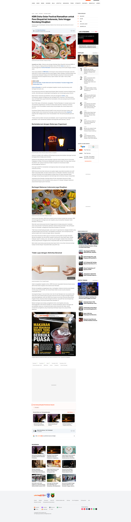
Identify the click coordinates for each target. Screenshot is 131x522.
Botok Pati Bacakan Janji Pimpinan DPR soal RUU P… (90, 257)
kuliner (63, 95)
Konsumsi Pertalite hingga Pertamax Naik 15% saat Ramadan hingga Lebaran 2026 (68, 485)
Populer (81, 53)
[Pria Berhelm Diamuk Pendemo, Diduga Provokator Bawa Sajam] (88, 238)
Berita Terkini (82, 280)
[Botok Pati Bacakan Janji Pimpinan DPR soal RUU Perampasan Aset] (81, 257)
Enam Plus (92, 3)
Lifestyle (58, 3)
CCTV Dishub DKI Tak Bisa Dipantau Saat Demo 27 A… (90, 263)
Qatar (62, 66)
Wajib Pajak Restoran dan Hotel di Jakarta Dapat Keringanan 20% (53, 471)
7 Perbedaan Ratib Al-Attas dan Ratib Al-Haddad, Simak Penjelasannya (90, 89)
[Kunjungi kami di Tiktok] (96, 509)
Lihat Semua (95, 52)
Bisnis (42, 3)
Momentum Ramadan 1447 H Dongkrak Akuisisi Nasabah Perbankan (38, 457)
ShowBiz (48, 3)
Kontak (35, 500)
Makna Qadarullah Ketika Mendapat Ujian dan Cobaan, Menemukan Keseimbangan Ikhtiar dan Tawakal (90, 80)
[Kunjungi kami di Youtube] (84, 509)
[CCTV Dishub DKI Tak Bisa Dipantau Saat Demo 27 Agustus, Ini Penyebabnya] (81, 263)
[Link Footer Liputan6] (40, 495)
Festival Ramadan (45, 67)
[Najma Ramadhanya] (34, 31)
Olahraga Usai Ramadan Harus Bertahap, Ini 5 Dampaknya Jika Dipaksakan (53, 485)
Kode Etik (52, 500)
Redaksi (40, 500)
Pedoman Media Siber (60, 500)
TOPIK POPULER (81, 13)
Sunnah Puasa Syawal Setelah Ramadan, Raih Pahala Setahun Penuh (67, 471)
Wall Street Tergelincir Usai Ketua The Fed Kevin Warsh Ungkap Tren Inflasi (87, 297)
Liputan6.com (43, 512)
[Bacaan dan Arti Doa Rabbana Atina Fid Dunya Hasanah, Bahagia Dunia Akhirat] (88, 61)
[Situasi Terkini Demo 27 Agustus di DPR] (81, 269)
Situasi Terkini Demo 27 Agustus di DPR (89, 268)
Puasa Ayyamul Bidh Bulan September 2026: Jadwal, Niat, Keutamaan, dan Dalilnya (90, 97)
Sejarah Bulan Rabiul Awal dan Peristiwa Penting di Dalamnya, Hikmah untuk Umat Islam (90, 114)
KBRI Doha (45, 71)
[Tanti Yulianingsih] (35, 431)
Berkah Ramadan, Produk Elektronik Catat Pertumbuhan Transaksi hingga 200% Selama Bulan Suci (53, 83)
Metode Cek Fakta (37, 502)
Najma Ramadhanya (41, 30)
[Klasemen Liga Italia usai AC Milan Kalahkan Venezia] (81, 320)
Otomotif (78, 3)
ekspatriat (69, 112)
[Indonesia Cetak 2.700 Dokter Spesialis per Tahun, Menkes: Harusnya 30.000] (81, 303)
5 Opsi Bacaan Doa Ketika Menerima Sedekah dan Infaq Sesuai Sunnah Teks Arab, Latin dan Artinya (90, 105)
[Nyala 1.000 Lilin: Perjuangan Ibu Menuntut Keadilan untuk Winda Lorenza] (81, 314)
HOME (33, 3)
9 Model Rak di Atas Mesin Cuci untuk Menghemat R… (90, 308)
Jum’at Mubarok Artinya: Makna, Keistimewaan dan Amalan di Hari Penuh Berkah (90, 137)
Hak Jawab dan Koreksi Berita (48, 502)
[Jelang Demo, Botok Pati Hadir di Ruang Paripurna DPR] (81, 274)
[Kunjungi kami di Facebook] (87, 509)
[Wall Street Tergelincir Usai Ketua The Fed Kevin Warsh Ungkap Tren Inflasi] (88, 288)
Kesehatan (66, 3)
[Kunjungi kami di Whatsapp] (94, 509)
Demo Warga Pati (83, 231)
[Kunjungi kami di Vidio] (82, 509)
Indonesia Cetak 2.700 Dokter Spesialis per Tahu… (90, 302)
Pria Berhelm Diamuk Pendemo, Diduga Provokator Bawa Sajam (88, 246)
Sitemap (68, 500)
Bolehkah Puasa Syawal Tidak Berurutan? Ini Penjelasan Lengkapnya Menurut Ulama (52, 457)
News (38, 3)
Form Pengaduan (75, 500)
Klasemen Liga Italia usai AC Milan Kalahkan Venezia (90, 319)
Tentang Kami (83, 500)
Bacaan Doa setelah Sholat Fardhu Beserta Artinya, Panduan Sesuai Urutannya (90, 129)
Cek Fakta (84, 3)
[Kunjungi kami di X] (89, 509)
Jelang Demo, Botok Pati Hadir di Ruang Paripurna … (90, 274)
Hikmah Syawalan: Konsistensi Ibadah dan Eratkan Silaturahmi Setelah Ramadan (38, 471)
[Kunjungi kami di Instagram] (91, 509)
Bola (53, 3)
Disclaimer (46, 500)
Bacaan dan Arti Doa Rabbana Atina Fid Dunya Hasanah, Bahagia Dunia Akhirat (89, 71)
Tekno (72, 3)
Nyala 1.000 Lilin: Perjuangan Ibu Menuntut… (90, 314)
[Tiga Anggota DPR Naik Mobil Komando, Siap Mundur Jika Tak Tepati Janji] (81, 252)
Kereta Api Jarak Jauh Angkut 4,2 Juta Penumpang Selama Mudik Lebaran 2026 (38, 485)
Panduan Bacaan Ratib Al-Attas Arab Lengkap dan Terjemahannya (90, 122)
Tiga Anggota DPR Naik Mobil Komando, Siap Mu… (90, 251)
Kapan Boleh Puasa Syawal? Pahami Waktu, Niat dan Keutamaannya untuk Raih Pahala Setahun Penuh (68, 457)
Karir (89, 500)
